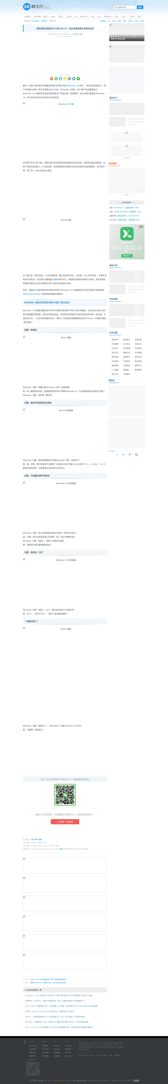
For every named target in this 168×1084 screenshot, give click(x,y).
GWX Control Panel (31, 294)
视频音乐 (126, 357)
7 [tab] (132, 194)
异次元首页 (35, 21)
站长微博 (32, 1049)
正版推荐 (56, 1056)
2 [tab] (122, 194)
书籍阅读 (126, 365)
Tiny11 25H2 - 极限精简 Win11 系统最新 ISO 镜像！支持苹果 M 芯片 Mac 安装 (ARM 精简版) (61, 1006)
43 (68, 75)
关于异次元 (33, 1045)
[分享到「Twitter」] (73, 78)
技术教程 (138, 352)
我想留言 (32, 1056)
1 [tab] (120, 194)
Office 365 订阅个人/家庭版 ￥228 (127, 211)
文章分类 (45, 1052)
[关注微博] (130, 454)
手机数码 (138, 348)
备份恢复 (138, 361)
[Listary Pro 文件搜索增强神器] (126, 146)
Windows (66, 34)
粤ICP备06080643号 (80, 1080)
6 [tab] (130, 194)
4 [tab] (126, 194)
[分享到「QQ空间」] (65, 78)
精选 (142, 21)
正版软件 (56, 1045)
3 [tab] (124, 194)
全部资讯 (44, 21)
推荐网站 (115, 357)
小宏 (110, 1055)
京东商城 (68, 1052)
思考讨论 (115, 374)
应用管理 (126, 348)
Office (137, 21)
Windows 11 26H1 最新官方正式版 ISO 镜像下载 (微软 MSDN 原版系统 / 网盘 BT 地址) (59, 995)
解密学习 (138, 365)
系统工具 (138, 344)
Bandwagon (69, 1056)
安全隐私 (115, 361)
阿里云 (41, 1080)
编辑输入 (126, 370)
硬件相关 (138, 357)
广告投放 (136, 1080)
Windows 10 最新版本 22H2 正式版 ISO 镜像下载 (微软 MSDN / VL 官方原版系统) (57, 1022)
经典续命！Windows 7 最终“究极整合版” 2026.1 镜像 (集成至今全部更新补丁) (55, 1001)
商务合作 (126, 158)
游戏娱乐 (126, 339)
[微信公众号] (136, 454)
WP (46, 1080)
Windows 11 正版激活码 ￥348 (126, 207)
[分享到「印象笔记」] (78, 78)
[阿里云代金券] (126, 133)
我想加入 (118, 1055)
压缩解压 (126, 374)
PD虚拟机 (102, 21)
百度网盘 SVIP (133, 220)
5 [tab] (128, 194)
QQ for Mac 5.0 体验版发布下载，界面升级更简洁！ (49, 979)
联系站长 (32, 1052)
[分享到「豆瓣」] (69, 78)
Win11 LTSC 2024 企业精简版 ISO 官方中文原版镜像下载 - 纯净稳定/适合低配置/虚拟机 (59, 1027)
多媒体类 (138, 339)
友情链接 (56, 1052)
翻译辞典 (138, 370)
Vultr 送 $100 (133, 216)
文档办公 (115, 348)
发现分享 (115, 352)
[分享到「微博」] (51, 78)
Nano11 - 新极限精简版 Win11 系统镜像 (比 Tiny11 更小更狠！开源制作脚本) (55, 1016)
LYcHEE (104, 1055)
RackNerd (68, 1045)
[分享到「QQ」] (60, 78)
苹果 (124, 21)
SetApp (130, 21)
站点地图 (45, 1056)
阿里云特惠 (122, 220)
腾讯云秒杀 (122, 216)
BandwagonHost (61, 1080)
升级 (74, 34)
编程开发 (126, 352)
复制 (61, 849)
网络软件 (115, 339)
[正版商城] (117, 454)
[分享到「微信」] (56, 78)
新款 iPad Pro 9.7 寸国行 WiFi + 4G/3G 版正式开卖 (48, 982)
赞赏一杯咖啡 (66, 821)
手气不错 (45, 1049)
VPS (109, 21)
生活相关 (126, 361)
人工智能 (115, 370)
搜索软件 (45, 1045)
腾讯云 (35, 1080)
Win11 (114, 21)
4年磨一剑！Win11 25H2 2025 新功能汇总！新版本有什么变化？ (50, 1011)
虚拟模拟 (115, 365)
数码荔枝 (68, 1049)
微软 (119, 21)
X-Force (91, 1055)
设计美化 (126, 344)
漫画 (81, 34)
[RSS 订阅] (123, 454)
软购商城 (56, 1049)
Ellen (98, 1055)
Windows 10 (72, 85)
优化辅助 (115, 344)
